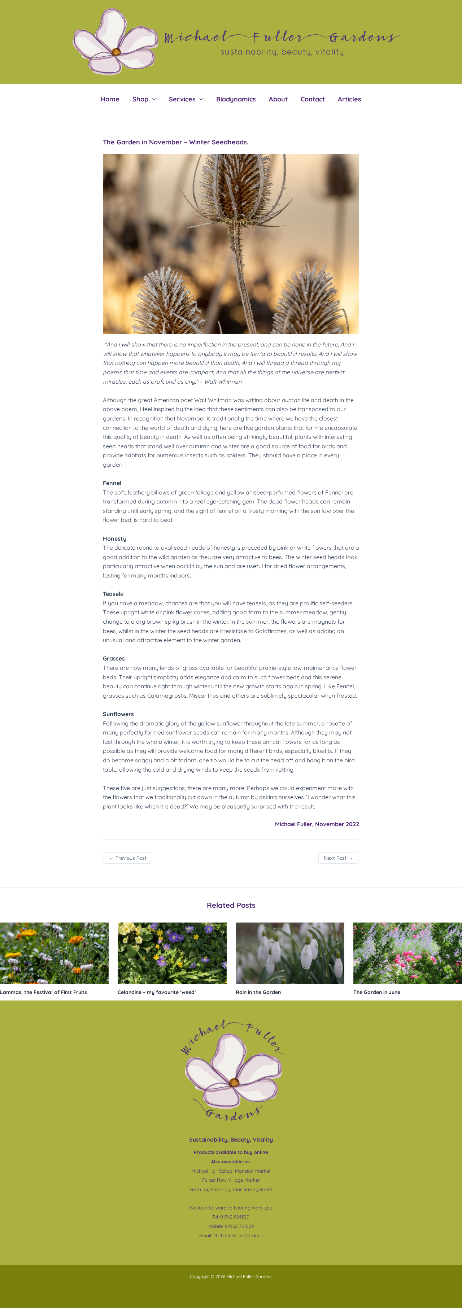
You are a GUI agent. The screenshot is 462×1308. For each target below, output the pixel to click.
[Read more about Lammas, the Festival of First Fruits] (54, 952)
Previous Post (128, 858)
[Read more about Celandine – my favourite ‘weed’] (172, 952)
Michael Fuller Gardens (238, 1235)
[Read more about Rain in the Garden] (290, 952)
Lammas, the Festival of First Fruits (43, 992)
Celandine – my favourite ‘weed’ (157, 992)
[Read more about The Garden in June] (407, 952)
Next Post (338, 858)
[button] (152, 99)
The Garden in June (376, 992)
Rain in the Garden (259, 992)
